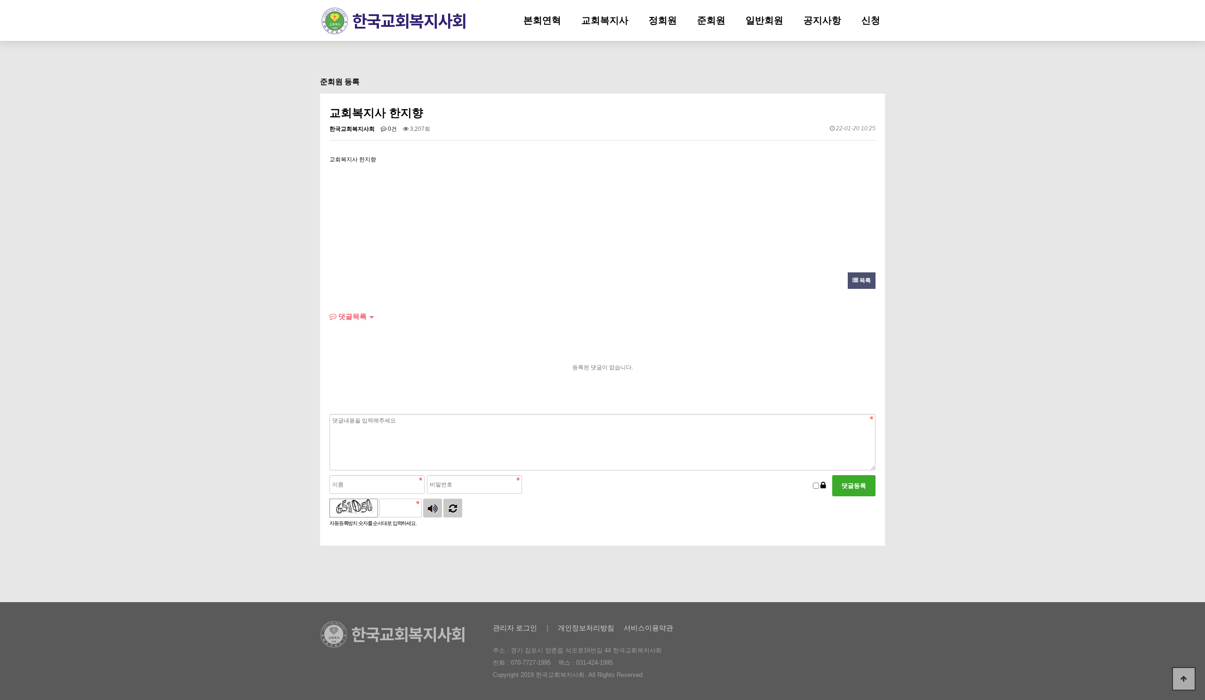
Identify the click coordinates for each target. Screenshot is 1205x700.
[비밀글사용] (823, 486)
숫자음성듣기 (432, 508)
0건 (391, 129)
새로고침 (452, 508)
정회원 (663, 20)
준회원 (711, 20)
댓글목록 (352, 316)
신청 (870, 20)
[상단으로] (1184, 679)
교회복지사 (604, 20)
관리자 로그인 (515, 628)
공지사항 (822, 20)
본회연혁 (542, 20)
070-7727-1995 (531, 662)
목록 (864, 280)
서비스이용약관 (648, 628)
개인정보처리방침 (586, 628)
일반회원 (764, 20)
